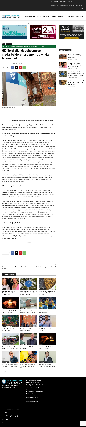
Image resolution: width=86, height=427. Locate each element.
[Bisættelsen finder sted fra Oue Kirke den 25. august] (47, 339)
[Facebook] (12, 67)
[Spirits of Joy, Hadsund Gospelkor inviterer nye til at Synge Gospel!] (63, 56)
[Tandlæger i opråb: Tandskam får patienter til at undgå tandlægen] (10, 357)
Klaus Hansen (6, 63)
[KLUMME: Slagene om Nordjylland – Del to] (47, 321)
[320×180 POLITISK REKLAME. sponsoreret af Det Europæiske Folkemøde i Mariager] (14, 38)
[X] (16, 67)
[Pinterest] (20, 67)
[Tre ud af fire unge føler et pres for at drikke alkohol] (28, 339)
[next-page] (6, 372)
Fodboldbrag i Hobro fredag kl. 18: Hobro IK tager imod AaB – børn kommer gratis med (28, 366)
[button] (82, 9)
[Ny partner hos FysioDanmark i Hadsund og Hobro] (28, 321)
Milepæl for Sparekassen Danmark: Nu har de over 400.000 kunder (47, 366)
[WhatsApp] (24, 67)
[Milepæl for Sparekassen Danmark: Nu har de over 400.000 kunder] (47, 357)
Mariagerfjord (8, 43)
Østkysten (23, 288)
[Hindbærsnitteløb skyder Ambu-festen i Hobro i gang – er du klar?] (10, 339)
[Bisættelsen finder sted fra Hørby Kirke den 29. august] (10, 303)
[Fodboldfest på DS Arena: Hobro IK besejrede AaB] (47, 303)
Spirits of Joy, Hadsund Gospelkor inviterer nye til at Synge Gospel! (75, 56)
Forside (3, 23)
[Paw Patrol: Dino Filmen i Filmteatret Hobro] (10, 321)
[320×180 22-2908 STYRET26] (71, 38)
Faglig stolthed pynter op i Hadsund (46, 267)
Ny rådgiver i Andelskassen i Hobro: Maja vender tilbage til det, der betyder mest (10, 293)
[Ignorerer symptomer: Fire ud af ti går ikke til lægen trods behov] (28, 303)
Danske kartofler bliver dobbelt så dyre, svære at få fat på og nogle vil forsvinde (47, 293)
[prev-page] (3, 372)
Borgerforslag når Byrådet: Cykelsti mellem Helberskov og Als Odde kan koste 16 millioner (28, 293)
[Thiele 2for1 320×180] (43, 38)
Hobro (8, 23)
